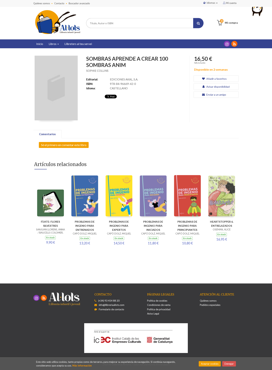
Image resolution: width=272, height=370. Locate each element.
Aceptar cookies (210, 363)
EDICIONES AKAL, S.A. (124, 79)
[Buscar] (198, 23)
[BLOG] (234, 44)
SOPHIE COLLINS (97, 70)
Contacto (59, 3)
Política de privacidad (158, 309)
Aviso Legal (153, 313)
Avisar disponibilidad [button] (218, 86)
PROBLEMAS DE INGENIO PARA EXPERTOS (119, 225)
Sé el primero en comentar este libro (63, 145)
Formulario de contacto (111, 309)
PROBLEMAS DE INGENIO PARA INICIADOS (153, 225)
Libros (53, 43)
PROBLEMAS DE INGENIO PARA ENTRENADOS (85, 225)
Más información (82, 365)
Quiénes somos (41, 3)
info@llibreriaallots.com (111, 304)
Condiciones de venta (158, 304)
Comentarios (47, 134)
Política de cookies (157, 300)
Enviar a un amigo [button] (216, 94)
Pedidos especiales (210, 304)
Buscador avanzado (79, 3)
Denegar (229, 363)
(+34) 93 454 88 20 (109, 300)
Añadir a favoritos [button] (216, 78)
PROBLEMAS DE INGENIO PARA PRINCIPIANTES (187, 225)
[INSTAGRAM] (227, 44)
